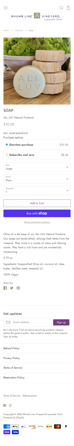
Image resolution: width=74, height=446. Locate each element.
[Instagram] (9, 405)
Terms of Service (12, 368)
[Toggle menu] (5, 7)
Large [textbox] (9, 169)
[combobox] (37, 167)
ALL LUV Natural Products (18, 117)
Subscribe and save (22, 155)
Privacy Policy (11, 358)
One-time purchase (21, 145)
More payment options (37, 222)
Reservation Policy (13, 377)
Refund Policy (11, 348)
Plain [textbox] (9, 180)
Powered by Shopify (13, 417)
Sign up (61, 322)
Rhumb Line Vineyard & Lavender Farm (43, 414)
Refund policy (30, 395)
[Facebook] (3, 405)
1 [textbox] (6, 192)
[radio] (7, 145)
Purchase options (13, 137)
